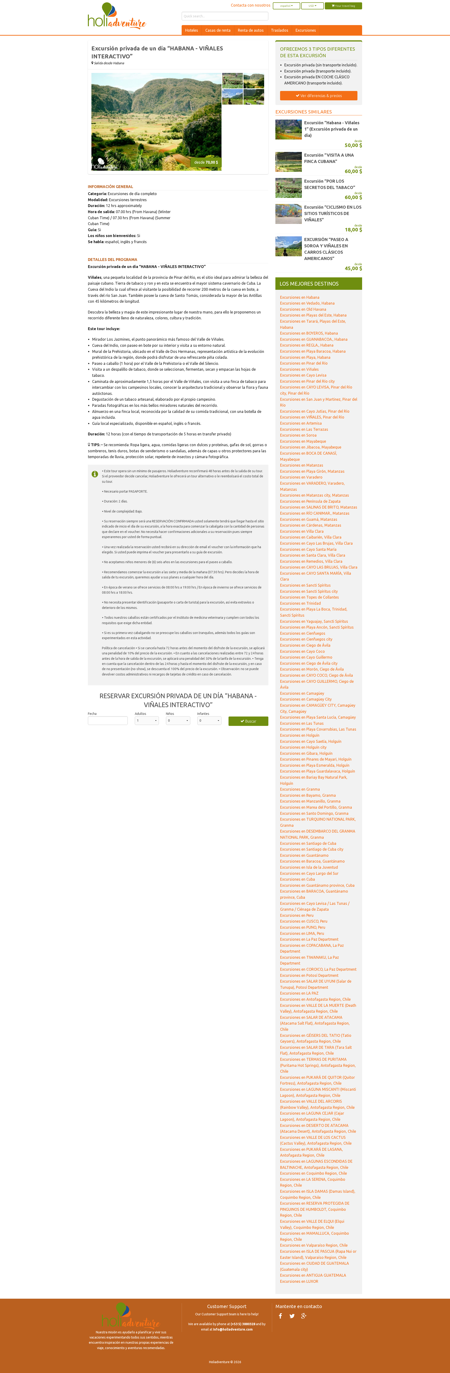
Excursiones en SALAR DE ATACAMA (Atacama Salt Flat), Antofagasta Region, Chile (315, 1023)
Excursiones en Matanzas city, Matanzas (314, 495)
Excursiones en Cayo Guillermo (306, 657)
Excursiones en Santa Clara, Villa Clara (312, 555)
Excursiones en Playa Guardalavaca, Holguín (317, 771)
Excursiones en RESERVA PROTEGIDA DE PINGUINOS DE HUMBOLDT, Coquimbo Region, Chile (314, 1209)
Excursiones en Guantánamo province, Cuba (317, 885)
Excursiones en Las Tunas (302, 723)
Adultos (140, 714)
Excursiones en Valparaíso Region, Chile (314, 1245)
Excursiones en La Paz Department (309, 939)
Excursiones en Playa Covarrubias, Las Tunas (318, 729)
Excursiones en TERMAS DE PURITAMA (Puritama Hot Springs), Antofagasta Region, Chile (318, 1065)
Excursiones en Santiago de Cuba (308, 843)
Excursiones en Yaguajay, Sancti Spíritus (314, 621)
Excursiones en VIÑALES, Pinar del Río (312, 417)
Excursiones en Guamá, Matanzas (308, 519)
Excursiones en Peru (297, 915)
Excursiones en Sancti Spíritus (305, 585)
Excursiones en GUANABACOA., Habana (314, 339)
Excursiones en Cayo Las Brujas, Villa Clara (316, 543)
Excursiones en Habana (299, 297)
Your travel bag (344, 5)
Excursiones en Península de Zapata (310, 501)
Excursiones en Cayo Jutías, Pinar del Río (314, 411)
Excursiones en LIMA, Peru (302, 933)
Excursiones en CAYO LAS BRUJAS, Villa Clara (318, 567)
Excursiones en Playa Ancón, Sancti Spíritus (317, 627)
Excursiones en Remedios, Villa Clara (311, 561)
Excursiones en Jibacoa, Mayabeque (310, 447)
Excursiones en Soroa (298, 435)
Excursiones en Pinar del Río (304, 363)
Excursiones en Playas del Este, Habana (313, 315)
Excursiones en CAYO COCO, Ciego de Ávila (316, 675)
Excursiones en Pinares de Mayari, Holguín (316, 759)
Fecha (92, 714)
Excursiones (306, 30)
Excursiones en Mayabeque (303, 441)
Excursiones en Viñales (299, 369)
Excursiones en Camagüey (302, 693)
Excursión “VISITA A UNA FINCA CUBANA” (329, 158)
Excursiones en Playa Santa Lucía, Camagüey (318, 717)
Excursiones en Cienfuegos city (306, 639)
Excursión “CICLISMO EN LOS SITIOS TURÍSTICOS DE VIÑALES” (332, 213)
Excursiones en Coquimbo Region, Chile (313, 1173)
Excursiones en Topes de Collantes (309, 597)
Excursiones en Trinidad (300, 603)
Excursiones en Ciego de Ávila (305, 645)
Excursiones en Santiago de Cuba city (311, 849)
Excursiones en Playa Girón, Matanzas (312, 471)
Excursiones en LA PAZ (299, 993)
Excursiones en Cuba (297, 879)
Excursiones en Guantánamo (304, 855)
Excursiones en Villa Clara (302, 531)
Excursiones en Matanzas (301, 465)
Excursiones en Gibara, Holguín (306, 753)
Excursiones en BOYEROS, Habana (309, 333)
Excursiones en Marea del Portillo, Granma (316, 807)
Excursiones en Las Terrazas (304, 429)
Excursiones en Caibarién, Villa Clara (310, 537)
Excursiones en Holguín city (303, 747)
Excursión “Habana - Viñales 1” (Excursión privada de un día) (332, 129)
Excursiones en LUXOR (299, 1281)
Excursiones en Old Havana (303, 309)
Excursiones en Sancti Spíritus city (309, 591)
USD (312, 5)
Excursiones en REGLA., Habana (307, 345)
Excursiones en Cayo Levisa (303, 375)
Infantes (203, 714)
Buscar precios (249, 722)
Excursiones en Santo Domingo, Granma (314, 813)
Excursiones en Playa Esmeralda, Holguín (314, 765)
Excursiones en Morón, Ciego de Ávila (312, 669)
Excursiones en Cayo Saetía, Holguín (310, 741)
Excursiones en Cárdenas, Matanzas (310, 525)
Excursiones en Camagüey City (306, 699)
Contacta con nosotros (250, 5)
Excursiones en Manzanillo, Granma (310, 801)
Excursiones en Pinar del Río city (307, 381)
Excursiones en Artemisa (301, 423)
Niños (170, 714)
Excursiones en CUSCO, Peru (303, 921)
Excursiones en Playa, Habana (305, 357)
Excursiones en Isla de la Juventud (309, 867)
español (285, 5)
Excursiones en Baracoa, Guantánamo (312, 861)
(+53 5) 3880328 (243, 1324)
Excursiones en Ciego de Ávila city (309, 663)
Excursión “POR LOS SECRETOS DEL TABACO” (329, 184)
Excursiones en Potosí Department (309, 975)
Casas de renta (218, 30)
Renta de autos (251, 30)
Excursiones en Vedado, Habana (307, 303)
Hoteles (191, 30)
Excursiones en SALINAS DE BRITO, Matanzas (318, 507)
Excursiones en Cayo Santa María (308, 549)
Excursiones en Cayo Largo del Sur (309, 873)
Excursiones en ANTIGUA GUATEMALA (313, 1275)
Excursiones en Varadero (301, 477)
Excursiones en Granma (300, 789)
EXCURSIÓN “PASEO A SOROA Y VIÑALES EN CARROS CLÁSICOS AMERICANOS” (326, 249)
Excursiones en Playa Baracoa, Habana (313, 351)
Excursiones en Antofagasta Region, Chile (315, 999)
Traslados (279, 30)
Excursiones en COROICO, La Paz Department (318, 969)
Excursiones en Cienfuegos (302, 633)
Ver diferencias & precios (321, 96)
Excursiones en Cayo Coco (302, 651)
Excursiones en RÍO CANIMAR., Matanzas (314, 513)
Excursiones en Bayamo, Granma (308, 795)
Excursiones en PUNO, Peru (302, 927)
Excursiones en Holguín (299, 735)
